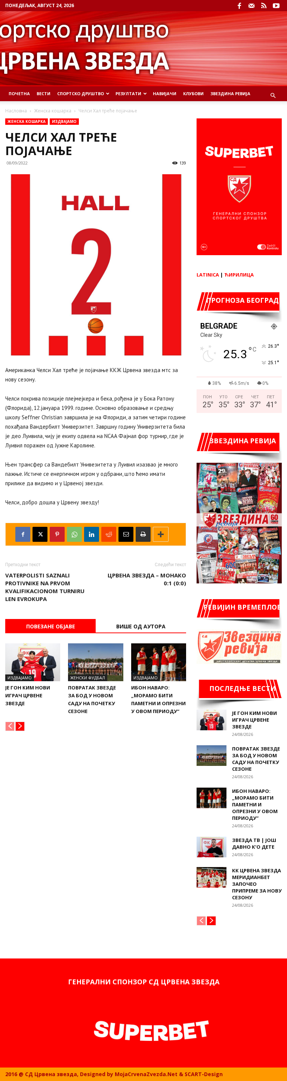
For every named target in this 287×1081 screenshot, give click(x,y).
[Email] (125, 534)
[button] (273, 95)
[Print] (143, 534)
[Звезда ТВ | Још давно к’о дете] (211, 847)
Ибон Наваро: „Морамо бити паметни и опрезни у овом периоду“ (255, 804)
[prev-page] (10, 726)
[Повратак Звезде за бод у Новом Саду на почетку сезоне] (95, 662)
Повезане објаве (50, 626)
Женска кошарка (52, 111)
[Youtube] (276, 5)
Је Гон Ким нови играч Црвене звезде (27, 695)
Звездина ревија (230, 93)
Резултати (128, 93)
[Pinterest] (57, 534)
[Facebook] (239, 5)
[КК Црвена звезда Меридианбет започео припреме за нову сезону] (211, 877)
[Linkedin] (91, 534)
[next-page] (20, 726)
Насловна (16, 111)
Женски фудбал (87, 677)
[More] (161, 534)
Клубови (193, 93)
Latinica (208, 274)
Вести (43, 93)
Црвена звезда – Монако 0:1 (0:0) (147, 579)
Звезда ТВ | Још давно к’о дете (254, 843)
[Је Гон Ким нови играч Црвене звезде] (32, 662)
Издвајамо (64, 121)
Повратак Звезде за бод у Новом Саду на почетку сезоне (256, 758)
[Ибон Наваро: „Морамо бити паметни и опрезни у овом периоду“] (158, 662)
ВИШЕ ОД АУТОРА (141, 626)
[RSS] (263, 5)
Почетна (19, 93)
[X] (40, 534)
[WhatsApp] (74, 534)
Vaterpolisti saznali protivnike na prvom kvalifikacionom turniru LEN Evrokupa (44, 587)
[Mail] (251, 5)
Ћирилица (239, 274)
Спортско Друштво (80, 93)
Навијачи (164, 93)
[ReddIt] (108, 534)
